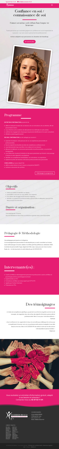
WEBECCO (33, 447)
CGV (24, 447)
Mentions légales (47, 445)
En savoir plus (29, 42)
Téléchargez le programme (44, 173)
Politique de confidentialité (35, 445)
